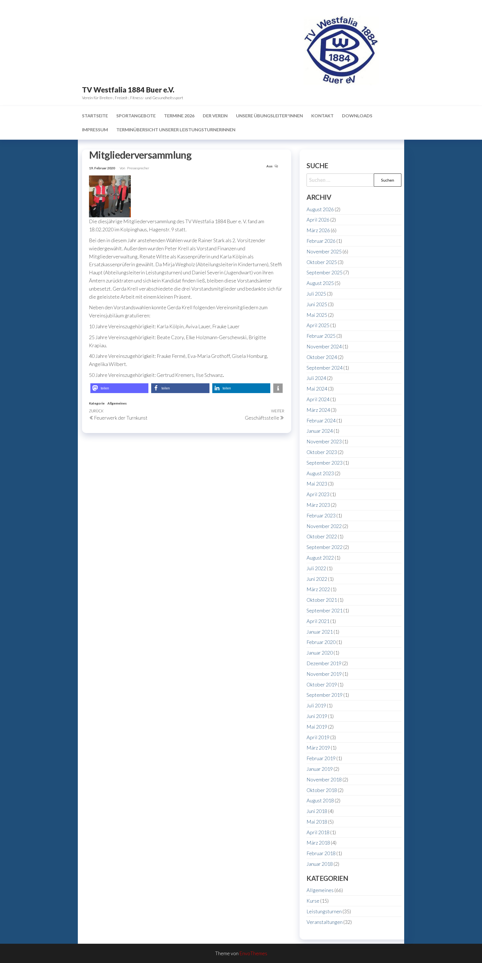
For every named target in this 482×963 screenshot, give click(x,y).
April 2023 (318, 494)
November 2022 (324, 526)
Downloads (357, 115)
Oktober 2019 (322, 684)
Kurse (313, 901)
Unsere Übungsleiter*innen (269, 115)
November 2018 (324, 779)
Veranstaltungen (325, 922)
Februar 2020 (321, 642)
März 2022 (318, 589)
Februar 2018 (321, 853)
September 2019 (325, 695)
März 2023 (318, 505)
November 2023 (324, 441)
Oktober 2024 (322, 357)
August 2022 (320, 558)
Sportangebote (136, 115)
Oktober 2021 (322, 600)
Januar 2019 (320, 769)
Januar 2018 (320, 864)
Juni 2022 (317, 579)
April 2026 (318, 220)
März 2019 (318, 748)
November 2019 (324, 674)
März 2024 (318, 410)
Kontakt (322, 115)
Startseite (95, 115)
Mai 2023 (317, 484)
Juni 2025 (317, 304)
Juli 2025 (316, 294)
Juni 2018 (317, 811)
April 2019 (318, 737)
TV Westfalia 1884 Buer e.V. (128, 89)
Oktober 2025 (322, 262)
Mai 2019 (317, 727)
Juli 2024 (316, 378)
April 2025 (318, 325)
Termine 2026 (179, 115)
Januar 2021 (320, 632)
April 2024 (318, 399)
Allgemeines (117, 403)
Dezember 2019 (324, 663)
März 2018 (318, 843)
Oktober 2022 (322, 536)
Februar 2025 (321, 336)
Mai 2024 (317, 389)
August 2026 (320, 209)
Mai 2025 (317, 315)
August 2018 (320, 800)
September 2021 (325, 610)
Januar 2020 (320, 653)
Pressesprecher (138, 168)
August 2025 (320, 283)
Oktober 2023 (322, 452)
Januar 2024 (320, 431)
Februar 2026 (321, 241)
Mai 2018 (317, 822)
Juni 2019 (317, 716)
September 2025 (325, 272)
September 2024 (325, 368)
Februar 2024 (321, 420)
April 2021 (318, 621)
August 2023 (320, 473)
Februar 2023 (321, 515)
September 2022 (325, 547)
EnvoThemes (253, 953)
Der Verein (215, 115)
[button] (119, 388)
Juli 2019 (316, 705)
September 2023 (325, 463)
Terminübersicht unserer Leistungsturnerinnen (175, 129)
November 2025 (324, 251)
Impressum (95, 129)
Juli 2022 (316, 568)
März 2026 (318, 230)
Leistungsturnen (324, 911)
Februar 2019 (321, 758)
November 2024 (324, 346)
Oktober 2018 (322, 790)
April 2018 (318, 832)
